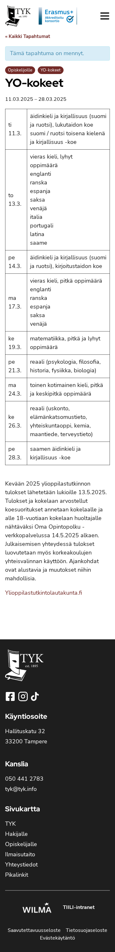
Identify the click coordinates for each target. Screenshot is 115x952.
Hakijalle (16, 834)
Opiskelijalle (21, 844)
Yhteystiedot (21, 864)
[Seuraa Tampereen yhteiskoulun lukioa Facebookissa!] (11, 696)
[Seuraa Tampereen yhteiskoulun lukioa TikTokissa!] (34, 696)
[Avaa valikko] (105, 16)
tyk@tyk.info (21, 789)
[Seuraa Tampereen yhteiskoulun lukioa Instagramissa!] (23, 696)
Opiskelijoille (20, 70)
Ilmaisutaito (20, 854)
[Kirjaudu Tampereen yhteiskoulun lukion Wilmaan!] (37, 909)
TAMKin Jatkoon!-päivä (28, 624)
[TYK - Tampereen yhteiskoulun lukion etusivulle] (24, 670)
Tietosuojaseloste (86, 930)
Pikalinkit (16, 875)
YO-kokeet (51, 70)
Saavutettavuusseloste (34, 930)
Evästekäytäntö (57, 937)
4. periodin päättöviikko (87, 624)
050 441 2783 (24, 779)
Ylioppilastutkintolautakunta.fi (43, 593)
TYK (10, 824)
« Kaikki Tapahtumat (27, 36)
